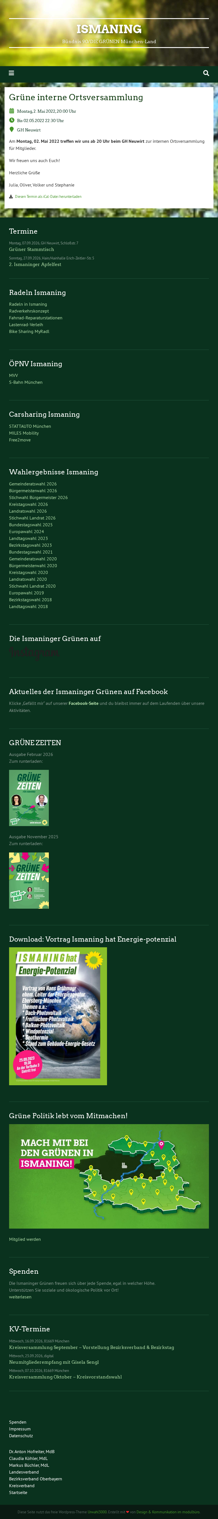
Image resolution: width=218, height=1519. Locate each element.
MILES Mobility (24, 433)
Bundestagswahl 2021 (31, 552)
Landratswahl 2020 (28, 579)
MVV (13, 375)
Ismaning (109, 29)
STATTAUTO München (30, 426)
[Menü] (11, 73)
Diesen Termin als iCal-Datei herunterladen (48, 196)
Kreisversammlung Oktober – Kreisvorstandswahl (65, 1377)
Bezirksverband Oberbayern (35, 1479)
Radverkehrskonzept (29, 311)
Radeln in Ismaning (28, 304)
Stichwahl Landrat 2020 (32, 586)
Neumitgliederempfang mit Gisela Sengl (54, 1362)
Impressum (20, 1429)
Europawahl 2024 (26, 531)
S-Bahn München (26, 382)
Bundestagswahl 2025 (31, 524)
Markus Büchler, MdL (29, 1465)
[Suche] (206, 73)
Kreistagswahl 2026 (28, 504)
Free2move (20, 440)
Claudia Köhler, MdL (28, 1458)
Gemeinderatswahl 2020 (33, 558)
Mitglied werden (25, 1239)
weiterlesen (20, 1297)
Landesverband (24, 1472)
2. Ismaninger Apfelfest (35, 264)
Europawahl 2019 (26, 593)
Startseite (18, 1492)
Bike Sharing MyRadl (29, 331)
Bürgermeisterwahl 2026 (33, 490)
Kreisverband (22, 1485)
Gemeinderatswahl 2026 (33, 484)
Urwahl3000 (97, 1512)
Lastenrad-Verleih (26, 324)
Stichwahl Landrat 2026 (32, 518)
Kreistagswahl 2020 (28, 572)
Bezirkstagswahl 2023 (30, 545)
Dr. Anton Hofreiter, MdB (31, 1451)
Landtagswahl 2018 (28, 606)
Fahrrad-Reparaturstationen (35, 317)
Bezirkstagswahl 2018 (30, 599)
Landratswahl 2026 (28, 511)
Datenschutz (21, 1435)
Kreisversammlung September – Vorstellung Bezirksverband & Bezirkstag (91, 1347)
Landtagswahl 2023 (28, 538)
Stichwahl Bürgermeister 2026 (38, 497)
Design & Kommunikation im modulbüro (168, 1512)
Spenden (17, 1422)
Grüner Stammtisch (31, 249)
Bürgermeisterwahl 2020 (33, 565)
